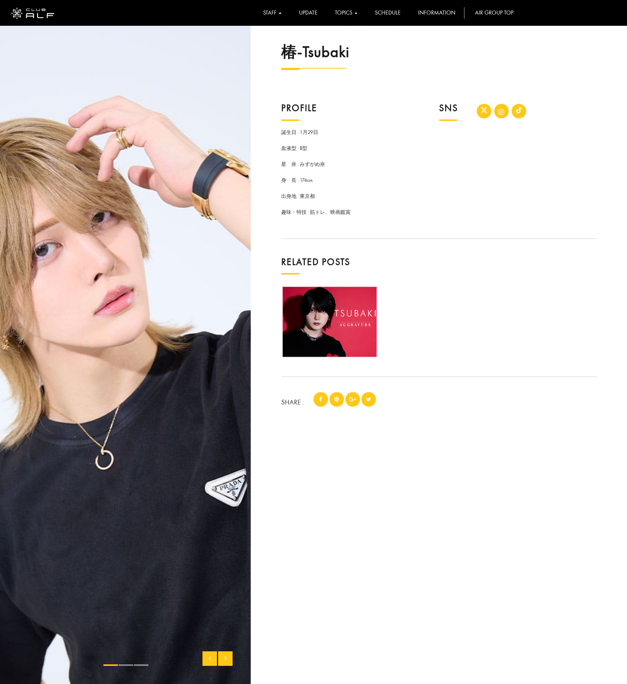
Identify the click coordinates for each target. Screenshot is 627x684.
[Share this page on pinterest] (336, 399)
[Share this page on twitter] (368, 399)
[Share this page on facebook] (321, 399)
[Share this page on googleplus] (352, 399)
